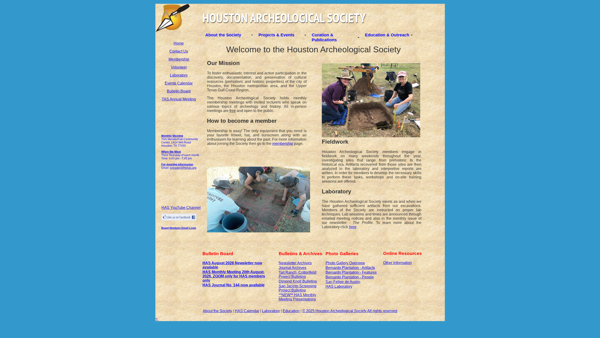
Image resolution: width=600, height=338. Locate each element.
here (352, 227)
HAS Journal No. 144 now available (233, 285)
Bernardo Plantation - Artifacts (350, 268)
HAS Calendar (247, 311)
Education (291, 311)
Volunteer (179, 67)
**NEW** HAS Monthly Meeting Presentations (297, 297)
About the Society (223, 35)
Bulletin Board (179, 91)
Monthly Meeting (172, 136)
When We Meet (171, 152)
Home (179, 43)
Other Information (397, 263)
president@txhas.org (183, 167)
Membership (179, 59)
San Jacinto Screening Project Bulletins (297, 288)
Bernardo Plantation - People (350, 277)
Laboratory (179, 75)
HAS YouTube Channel (181, 208)
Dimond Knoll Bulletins (298, 281)
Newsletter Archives (295, 263)
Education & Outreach (387, 35)
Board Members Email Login (178, 228)
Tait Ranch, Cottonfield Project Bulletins (297, 274)
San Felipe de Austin (343, 282)
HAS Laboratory (339, 286)
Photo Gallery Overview (345, 263)
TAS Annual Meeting (179, 99)
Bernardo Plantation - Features (351, 272)
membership (282, 144)
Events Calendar (179, 83)
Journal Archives (292, 268)
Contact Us (178, 51)
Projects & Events (276, 35)
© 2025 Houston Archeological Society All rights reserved (349, 311)
